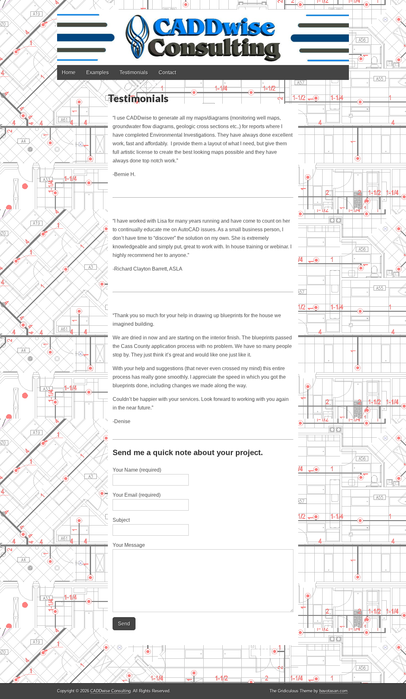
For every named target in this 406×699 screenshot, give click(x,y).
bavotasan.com (333, 691)
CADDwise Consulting (110, 691)
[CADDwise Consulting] (203, 32)
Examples (97, 72)
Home (68, 72)
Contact (167, 72)
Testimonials (134, 72)
